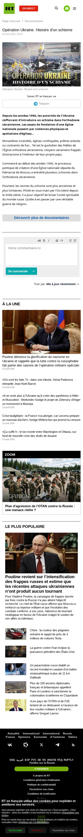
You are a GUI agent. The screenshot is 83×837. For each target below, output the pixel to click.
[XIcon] (41, 745)
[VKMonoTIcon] (10, 745)
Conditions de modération (41, 793)
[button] (41, 64)
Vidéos (72, 736)
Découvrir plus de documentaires (41, 218)
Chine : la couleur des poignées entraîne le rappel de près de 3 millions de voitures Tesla (49, 634)
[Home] (9, 8)
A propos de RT (41, 775)
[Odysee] (26, 745)
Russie (67, 733)
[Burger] (74, 8)
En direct (28, 8)
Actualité (13, 733)
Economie (40, 736)
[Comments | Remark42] (41, 262)
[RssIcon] (73, 745)
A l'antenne (57, 736)
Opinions (24, 736)
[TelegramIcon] (57, 745)
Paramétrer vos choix (41, 789)
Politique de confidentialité (41, 784)
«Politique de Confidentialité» (33, 822)
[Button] (67, 8)
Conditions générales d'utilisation (41, 780)
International (31, 733)
